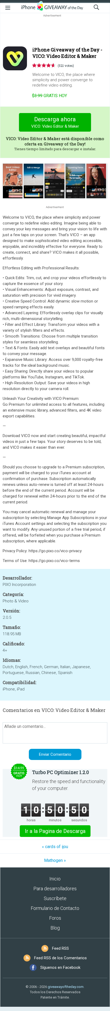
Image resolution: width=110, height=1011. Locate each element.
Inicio (55, 879)
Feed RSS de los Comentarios (60, 958)
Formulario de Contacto (55, 908)
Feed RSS (60, 948)
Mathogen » (55, 860)
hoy (49, 95)
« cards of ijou (55, 846)
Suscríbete (55, 898)
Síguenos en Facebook (60, 967)
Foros (55, 918)
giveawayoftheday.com (66, 987)
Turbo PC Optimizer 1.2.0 (60, 772)
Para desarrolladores (55, 888)
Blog (55, 928)
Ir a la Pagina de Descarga (55, 831)
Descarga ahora (55, 122)
